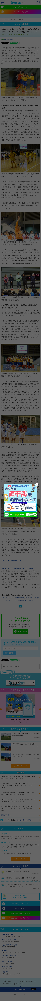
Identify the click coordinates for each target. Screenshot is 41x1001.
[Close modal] (36, 484)
